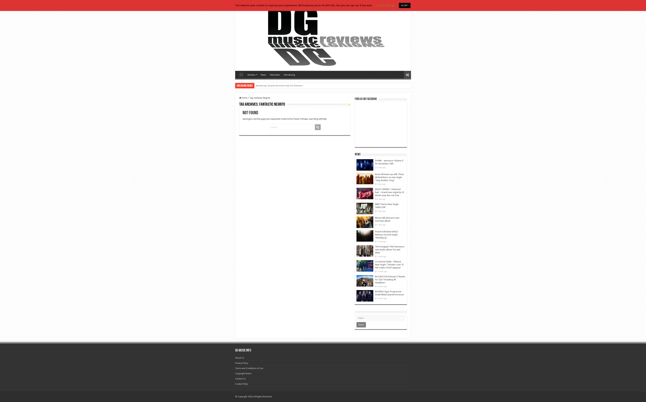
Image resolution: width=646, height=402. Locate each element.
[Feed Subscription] (349, 104)
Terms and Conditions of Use (249, 368)
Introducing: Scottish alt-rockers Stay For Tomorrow (279, 85)
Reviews (251, 75)
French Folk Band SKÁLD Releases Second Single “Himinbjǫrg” (386, 234)
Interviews (275, 75)
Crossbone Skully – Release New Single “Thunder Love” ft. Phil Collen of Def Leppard (389, 264)
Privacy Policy (241, 363)
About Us (239, 358)
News (263, 75)
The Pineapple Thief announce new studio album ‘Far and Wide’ (389, 249)
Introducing (289, 75)
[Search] (318, 127)
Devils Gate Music (241, 74)
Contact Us (240, 378)
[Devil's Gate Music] (323, 37)
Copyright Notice (243, 373)
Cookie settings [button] (386, 5)
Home (244, 98)
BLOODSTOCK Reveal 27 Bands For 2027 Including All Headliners (390, 279)
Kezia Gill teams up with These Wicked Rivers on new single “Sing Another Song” (389, 177)
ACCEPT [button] (404, 5)
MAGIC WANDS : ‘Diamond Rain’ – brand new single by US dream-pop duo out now (389, 192)
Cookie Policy (241, 384)
